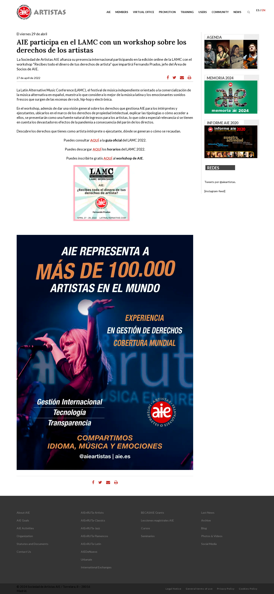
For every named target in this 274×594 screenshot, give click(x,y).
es (258, 10)
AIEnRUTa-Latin (91, 544)
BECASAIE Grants (152, 512)
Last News (207, 512)
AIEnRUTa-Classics (93, 520)
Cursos (145, 528)
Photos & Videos (211, 536)
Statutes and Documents (32, 544)
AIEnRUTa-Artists (92, 512)
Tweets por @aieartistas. (220, 182)
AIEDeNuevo (89, 551)
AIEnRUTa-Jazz (90, 528)
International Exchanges (96, 567)
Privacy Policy (225, 588)
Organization (25, 536)
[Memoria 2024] (230, 96)
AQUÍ (94, 140)
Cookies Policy (248, 588)
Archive (206, 520)
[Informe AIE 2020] (230, 141)
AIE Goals (23, 520)
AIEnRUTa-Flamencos (94, 536)
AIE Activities (25, 528)
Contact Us (24, 551)
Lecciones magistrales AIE (157, 520)
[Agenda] (230, 54)
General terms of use (199, 588)
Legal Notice (173, 588)
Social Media (209, 544)
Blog (204, 528)
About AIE (23, 512)
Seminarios (148, 536)
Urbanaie (86, 559)
